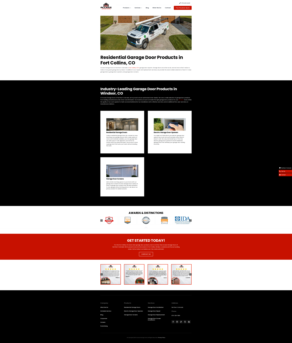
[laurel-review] (181, 265)
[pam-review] (110, 265)
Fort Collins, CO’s (134, 68)
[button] (101, 220)
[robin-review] (158, 265)
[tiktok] (181, 321)
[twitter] (185, 321)
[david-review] (134, 265)
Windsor (181, 100)
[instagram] (177, 321)
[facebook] (173, 321)
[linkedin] (189, 321)
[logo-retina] (106, 3)
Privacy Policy (161, 337)
